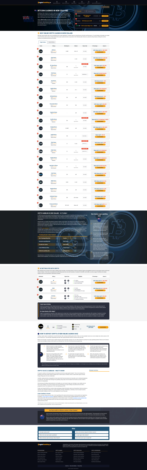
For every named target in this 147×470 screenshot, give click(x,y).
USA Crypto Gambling (77, 461)
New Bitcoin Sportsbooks (96, 461)
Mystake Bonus (53, 188)
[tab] (80, 11)
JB (53, 280)
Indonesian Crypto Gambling (79, 456)
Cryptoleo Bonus (53, 112)
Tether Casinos (58, 459)
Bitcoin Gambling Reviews (42, 452)
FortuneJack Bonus (54, 204)
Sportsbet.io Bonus (54, 165)
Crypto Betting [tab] (51, 42)
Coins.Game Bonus (53, 103)
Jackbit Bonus (54, 134)
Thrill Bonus (53, 73)
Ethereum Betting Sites (95, 456)
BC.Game (53, 295)
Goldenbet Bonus (53, 196)
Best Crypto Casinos (59, 452)
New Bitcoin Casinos (59, 461)
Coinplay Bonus (53, 127)
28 (68, 282)
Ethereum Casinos (59, 456)
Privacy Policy (79, 465)
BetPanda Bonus (53, 96)
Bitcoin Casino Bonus (41, 454)
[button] (105, 7)
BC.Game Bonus (53, 65)
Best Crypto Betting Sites (96, 452)
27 (68, 298)
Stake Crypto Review (41, 461)
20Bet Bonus (53, 180)
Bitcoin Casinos (58, 454)
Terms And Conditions (73, 465)
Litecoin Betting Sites (95, 458)
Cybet (53, 288)
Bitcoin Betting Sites (95, 454)
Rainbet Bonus (54, 88)
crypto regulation (45, 228)
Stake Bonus (53, 150)
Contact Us (67, 465)
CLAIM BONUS (105, 15)
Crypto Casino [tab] (43, 42)
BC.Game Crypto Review (42, 459)
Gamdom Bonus (53, 157)
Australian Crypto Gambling (79, 454)
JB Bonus (54, 50)
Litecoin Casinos (59, 458)
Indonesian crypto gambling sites (79, 397)
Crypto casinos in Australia (47, 396)
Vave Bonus (53, 80)
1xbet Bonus (53, 173)
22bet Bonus (53, 142)
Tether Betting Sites (95, 459)
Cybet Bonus (53, 57)
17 (80, 329)
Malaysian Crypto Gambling (79, 458)
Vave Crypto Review (41, 458)
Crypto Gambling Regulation (79, 452)
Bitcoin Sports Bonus (41, 456)
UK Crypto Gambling (77, 459)
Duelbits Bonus (53, 119)
